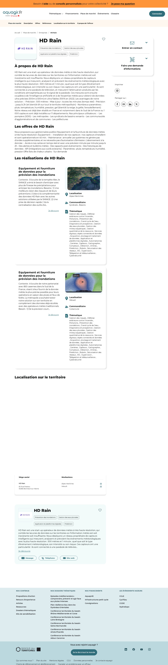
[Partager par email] (123, 104)
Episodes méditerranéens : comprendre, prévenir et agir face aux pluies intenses (66, 598)
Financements (71, 14)
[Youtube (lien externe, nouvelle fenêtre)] (141, 649)
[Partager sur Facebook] (117, 104)
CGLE (121, 596)
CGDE (122, 603)
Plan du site (41, 660)
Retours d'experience (25, 600)
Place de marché (88, 14)
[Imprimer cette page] (117, 90)
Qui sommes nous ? (24, 660)
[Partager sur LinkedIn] (130, 104)
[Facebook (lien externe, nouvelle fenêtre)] (133, 649)
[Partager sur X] (136, 104)
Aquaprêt (89, 596)
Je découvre (53, 211)
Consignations (91, 603)
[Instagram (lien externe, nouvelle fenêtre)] (149, 649)
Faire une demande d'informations (132, 67)
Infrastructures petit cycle (96, 600)
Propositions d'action (25, 596)
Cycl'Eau (123, 600)
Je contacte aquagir (104, 660)
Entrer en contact (132, 48)
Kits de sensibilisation (26, 614)
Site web (70, 558)
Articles (19, 603)
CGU (69, 660)
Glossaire (115, 14)
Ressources (21, 607)
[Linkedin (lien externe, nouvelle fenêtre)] (125, 649)
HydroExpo (124, 607)
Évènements (103, 14)
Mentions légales (56, 660)
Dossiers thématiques (26, 610)
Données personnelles (83, 660)
